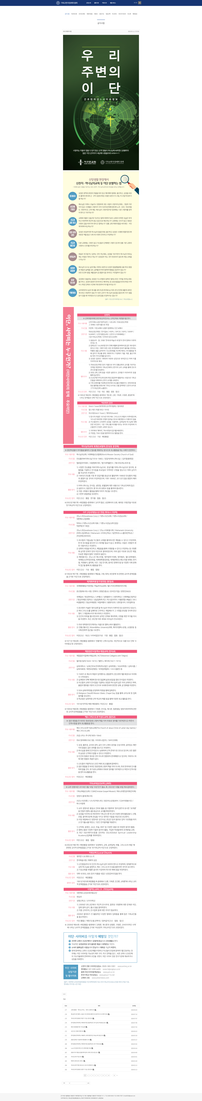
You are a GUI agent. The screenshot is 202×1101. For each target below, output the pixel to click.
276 (66, 1014)
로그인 (135, 2)
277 (66, 1010)
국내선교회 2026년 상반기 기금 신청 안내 (81, 1069)
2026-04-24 (134, 1048)
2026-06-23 (134, 1031)
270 (66, 1040)
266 (66, 1057)
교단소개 (88, 3)
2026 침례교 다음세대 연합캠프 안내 (80, 1040)
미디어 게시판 (122, 14)
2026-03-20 (134, 1061)
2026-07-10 (134, 1014)
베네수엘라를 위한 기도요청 (78, 1027)
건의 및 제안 (82, 14)
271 (66, 1035)
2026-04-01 (134, 1057)
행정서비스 (113, 3)
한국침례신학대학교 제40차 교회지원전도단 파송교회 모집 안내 (87, 1035)
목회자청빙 (89, 14)
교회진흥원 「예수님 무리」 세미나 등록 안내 (82, 1010)
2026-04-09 (134, 1052)
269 (66, 1044)
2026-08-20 (134, 1010)
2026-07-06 (134, 1023)
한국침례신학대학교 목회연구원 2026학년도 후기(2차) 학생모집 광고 (88, 1023)
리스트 (64, 994)
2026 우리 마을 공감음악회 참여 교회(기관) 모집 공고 (84, 1052)
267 (66, 1052)
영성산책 (108, 14)
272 (66, 1031)
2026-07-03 (134, 1027)
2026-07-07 (134, 1018)
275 (66, 1018)
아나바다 (114, 14)
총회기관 (96, 3)
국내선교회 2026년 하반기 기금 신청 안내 (81, 1018)
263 (66, 1069)
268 (66, 1048)
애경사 (96, 14)
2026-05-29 (134, 1035)
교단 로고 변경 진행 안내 (77, 1031)
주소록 (129, 14)
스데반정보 (100, 1098)
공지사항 (67, 14)
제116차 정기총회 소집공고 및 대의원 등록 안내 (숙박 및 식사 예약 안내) (89, 1014)
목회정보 (135, 14)
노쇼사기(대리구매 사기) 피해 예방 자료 (81, 1048)
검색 (88, 1083)
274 (66, 1023)
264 (66, 1065)
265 (66, 1061)
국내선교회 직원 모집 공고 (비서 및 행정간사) (82, 1065)
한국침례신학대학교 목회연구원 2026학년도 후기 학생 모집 (86, 1044)
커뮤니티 (104, 3)
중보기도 (101, 14)
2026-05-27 (134, 1040)
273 (66, 1027)
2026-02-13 (134, 1065)
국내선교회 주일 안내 (76, 1057)
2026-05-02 (134, 1044)
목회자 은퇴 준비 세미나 (77, 1061)
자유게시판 (74, 14)
